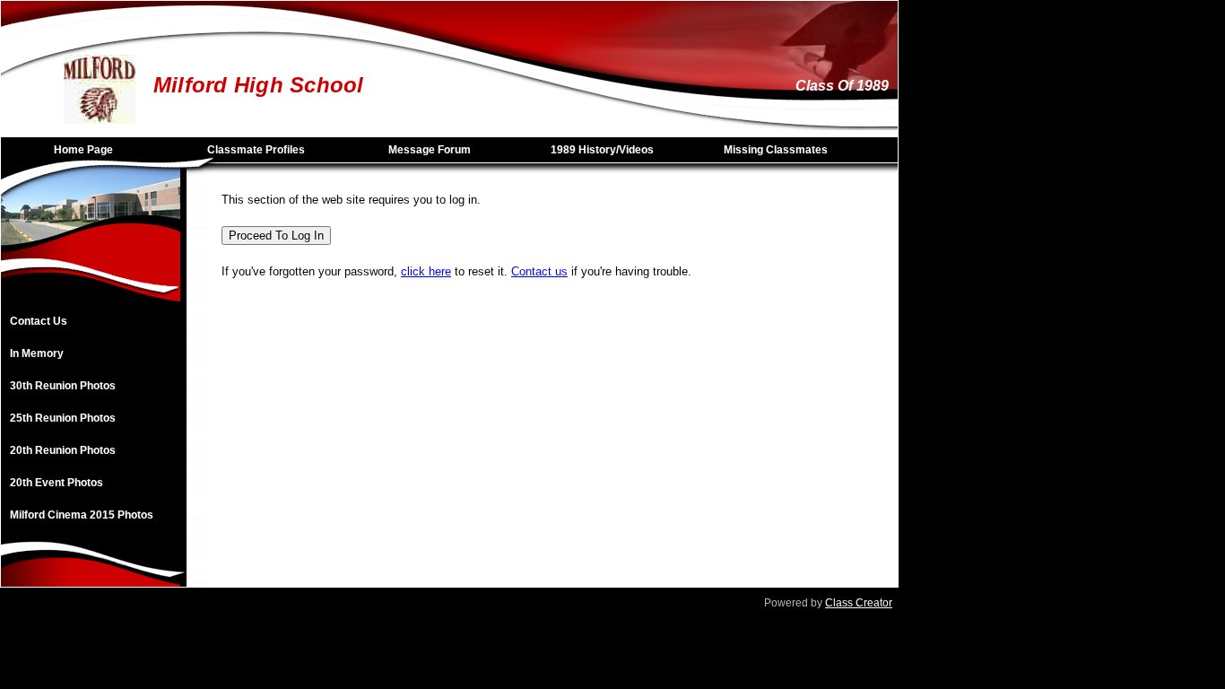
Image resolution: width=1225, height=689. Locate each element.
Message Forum (429, 150)
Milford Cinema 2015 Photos (81, 515)
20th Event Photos (56, 482)
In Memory (37, 353)
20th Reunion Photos (63, 450)
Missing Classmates (776, 150)
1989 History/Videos (602, 150)
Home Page (83, 150)
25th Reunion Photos (63, 418)
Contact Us (38, 321)
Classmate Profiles (256, 150)
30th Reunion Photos (63, 385)
